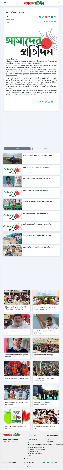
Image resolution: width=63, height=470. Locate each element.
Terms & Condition (29, 462)
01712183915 (33, 439)
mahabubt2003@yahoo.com (55, 444)
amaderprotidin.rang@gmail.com (37, 445)
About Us (26, 459)
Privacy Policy (28, 466)
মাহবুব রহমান (50, 439)
